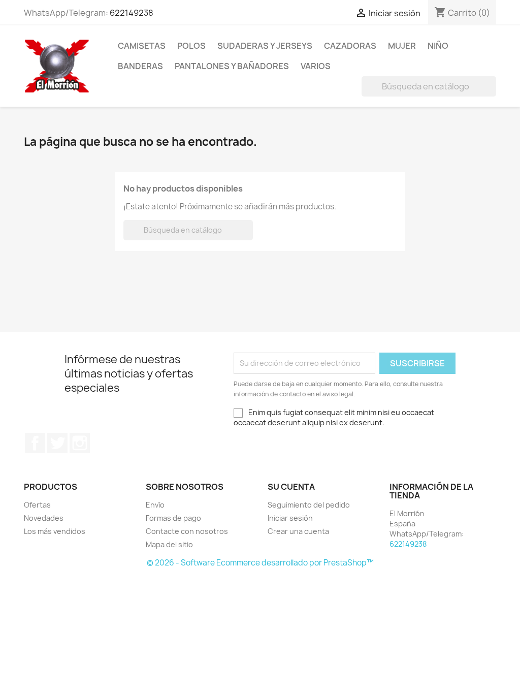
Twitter (57, 443)
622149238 (131, 12)
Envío (155, 505)
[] (492, 93)
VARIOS (316, 66)
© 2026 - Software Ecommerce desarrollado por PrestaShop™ (260, 562)
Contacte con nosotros (187, 531)
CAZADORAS (350, 45)
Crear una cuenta (298, 531)
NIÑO (438, 45)
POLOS (191, 45)
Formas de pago (173, 518)
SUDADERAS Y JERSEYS (264, 45)
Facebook (35, 443)
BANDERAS (140, 66)
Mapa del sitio (169, 544)
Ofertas (37, 505)
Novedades (43, 518)
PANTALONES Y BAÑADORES (232, 66)
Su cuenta (291, 486)
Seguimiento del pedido (309, 505)
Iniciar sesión (290, 518)
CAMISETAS (142, 45)
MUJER (402, 45)
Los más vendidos (54, 531)
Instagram (80, 443)
